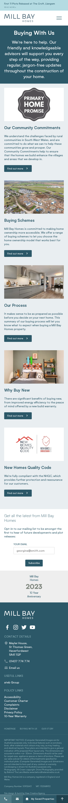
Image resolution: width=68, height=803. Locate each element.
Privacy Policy (13, 712)
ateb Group (11, 682)
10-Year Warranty (15, 716)
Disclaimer (11, 708)
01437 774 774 (19, 661)
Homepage (10, 729)
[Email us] (17, 799)
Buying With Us (28, 729)
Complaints (11, 704)
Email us (14, 668)
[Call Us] (6, 799)
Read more (9, 7)
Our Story (47, 729)
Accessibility (12, 697)
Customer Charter (16, 701)
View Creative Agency (35, 793)
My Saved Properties (42, 798)
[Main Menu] (60, 18)
